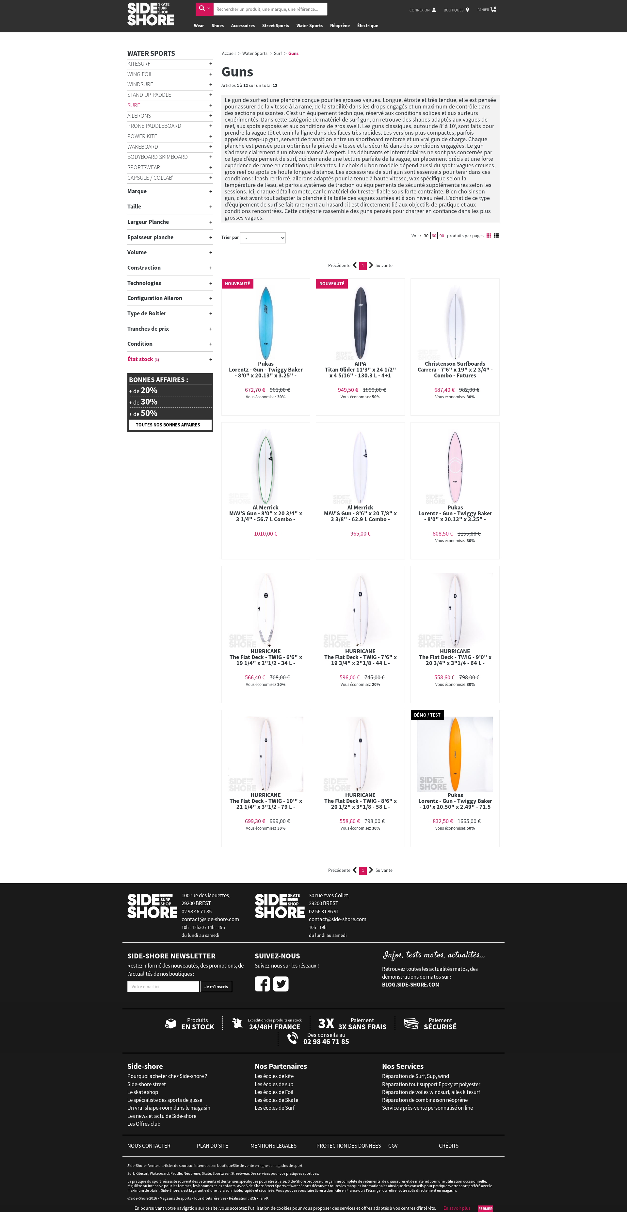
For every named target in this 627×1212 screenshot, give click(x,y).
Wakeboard (142, 146)
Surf (133, 105)
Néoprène (340, 25)
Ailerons (139, 115)
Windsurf (140, 84)
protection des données (348, 1145)
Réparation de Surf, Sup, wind (415, 1076)
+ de (143, 390)
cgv (393, 1145)
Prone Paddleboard (154, 125)
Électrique (367, 25)
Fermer (485, 1208)
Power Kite (142, 136)
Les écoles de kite (274, 1076)
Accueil (229, 53)
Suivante (384, 265)
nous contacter (148, 1145)
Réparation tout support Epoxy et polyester (431, 1084)
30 (426, 236)
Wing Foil (140, 74)
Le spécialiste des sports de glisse (164, 1100)
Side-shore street (146, 1084)
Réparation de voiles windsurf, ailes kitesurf (431, 1092)
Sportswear (143, 167)
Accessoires (243, 25)
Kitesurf (139, 63)
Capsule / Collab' (150, 177)
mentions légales (273, 1145)
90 (442, 236)
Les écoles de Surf (275, 1107)
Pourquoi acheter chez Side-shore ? (167, 1076)
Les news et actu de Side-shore (161, 1116)
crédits (448, 1145)
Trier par (230, 237)
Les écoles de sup (274, 1084)
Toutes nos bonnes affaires (168, 425)
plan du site (212, 1145)
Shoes (218, 25)
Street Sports (275, 25)
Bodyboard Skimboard (157, 156)
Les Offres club (143, 1123)
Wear (199, 25)
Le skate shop (142, 1092)
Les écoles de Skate (276, 1100)
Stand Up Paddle (149, 94)
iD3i (253, 1198)
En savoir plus (457, 1208)
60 (434, 236)
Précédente (339, 265)
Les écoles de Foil (274, 1092)
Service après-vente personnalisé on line (427, 1107)
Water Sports (310, 25)
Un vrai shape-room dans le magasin (168, 1107)
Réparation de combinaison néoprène (425, 1100)
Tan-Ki (264, 1198)
